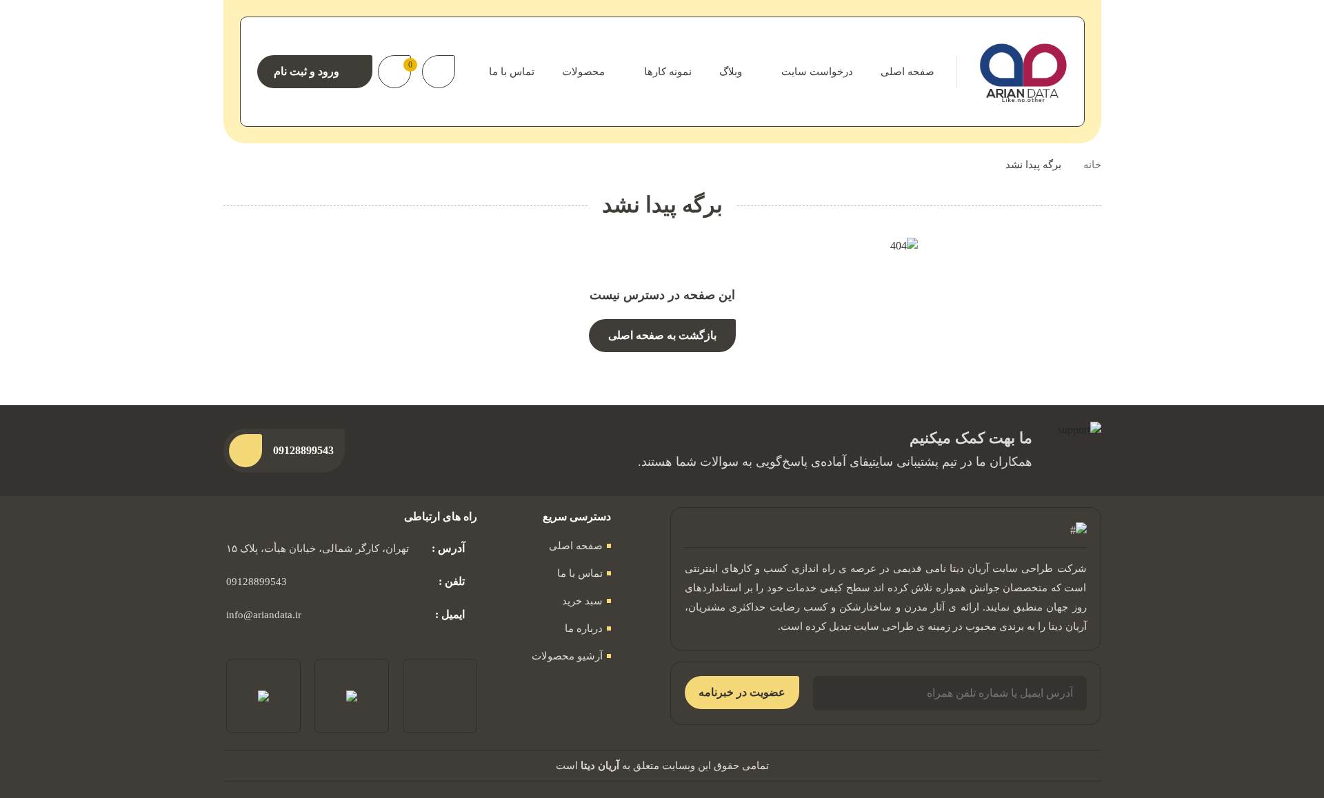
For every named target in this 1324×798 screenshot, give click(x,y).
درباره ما (584, 628)
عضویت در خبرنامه (742, 692)
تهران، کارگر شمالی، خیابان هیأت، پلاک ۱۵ (317, 548)
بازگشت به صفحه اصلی (662, 335)
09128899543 (256, 581)
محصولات (583, 71)
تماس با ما (511, 71)
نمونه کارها (668, 71)
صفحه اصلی (907, 71)
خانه (1092, 164)
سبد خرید (582, 600)
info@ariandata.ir (263, 614)
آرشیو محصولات (567, 656)
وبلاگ (730, 71)
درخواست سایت (817, 71)
